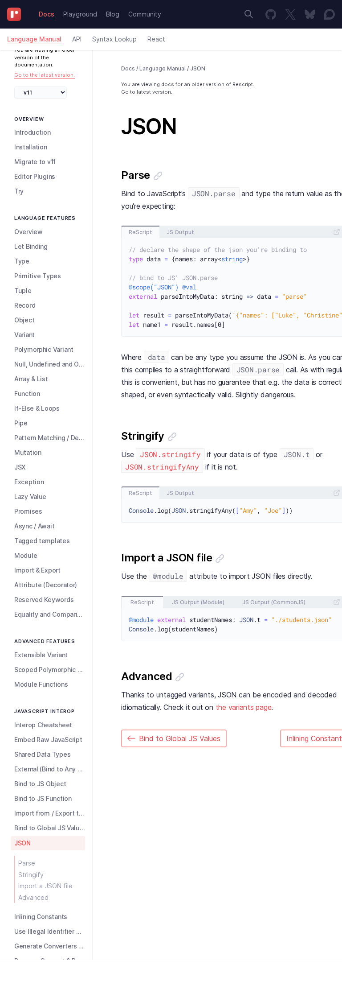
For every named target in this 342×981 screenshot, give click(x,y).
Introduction (32, 132)
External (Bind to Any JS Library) (49, 769)
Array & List (31, 379)
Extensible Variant (41, 655)
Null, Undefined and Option (49, 364)
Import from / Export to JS (49, 813)
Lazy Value (30, 496)
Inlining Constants (40, 916)
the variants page (244, 707)
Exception (29, 482)
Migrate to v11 (35, 161)
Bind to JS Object (40, 783)
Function (27, 393)
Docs (46, 14)
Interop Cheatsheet (43, 725)
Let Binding (31, 246)
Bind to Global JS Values (49, 828)
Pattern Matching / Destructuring (49, 437)
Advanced (33, 897)
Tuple (23, 290)
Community (144, 14)
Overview (28, 231)
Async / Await (34, 526)
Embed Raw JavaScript (48, 739)
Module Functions (41, 684)
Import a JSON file (45, 886)
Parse (26, 863)
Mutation (27, 452)
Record (24, 305)
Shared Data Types (42, 754)
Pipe (21, 423)
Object (24, 320)
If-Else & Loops (37, 408)
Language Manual (34, 39)
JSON (22, 843)
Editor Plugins (34, 176)
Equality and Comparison (49, 614)
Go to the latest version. (44, 75)
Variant (24, 334)
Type (21, 261)
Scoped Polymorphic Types (49, 669)
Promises (28, 511)
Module (25, 555)
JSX (19, 467)
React (156, 39)
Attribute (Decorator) (45, 585)
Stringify (31, 874)
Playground (80, 14)
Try (19, 191)
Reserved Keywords (43, 599)
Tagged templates (42, 540)
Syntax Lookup (114, 39)
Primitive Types (37, 276)
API (76, 39)
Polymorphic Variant (43, 349)
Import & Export (37, 570)
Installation (30, 147)
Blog (112, 14)
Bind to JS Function (43, 798)
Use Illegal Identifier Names (49, 931)
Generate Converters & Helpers (49, 946)
